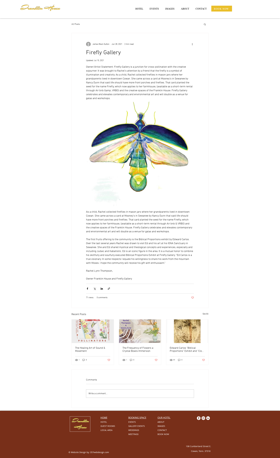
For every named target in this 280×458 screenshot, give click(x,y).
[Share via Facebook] (87, 288)
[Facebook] (199, 418)
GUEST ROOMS (107, 426)
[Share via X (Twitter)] (94, 288)
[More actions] (192, 44)
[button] (204, 24)
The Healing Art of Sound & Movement (90, 350)
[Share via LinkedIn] (101, 288)
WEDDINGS (133, 430)
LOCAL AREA (106, 430)
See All (206, 314)
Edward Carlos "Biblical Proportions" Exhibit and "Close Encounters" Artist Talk (187, 350)
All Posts (75, 24)
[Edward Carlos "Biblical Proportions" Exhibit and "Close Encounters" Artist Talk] (187, 331)
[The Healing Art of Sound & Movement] (93, 331)
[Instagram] (203, 418)
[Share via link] (108, 288)
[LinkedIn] (208, 418)
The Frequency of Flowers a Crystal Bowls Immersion (138, 350)
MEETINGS (133, 434)
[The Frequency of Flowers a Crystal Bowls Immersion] (140, 331)
